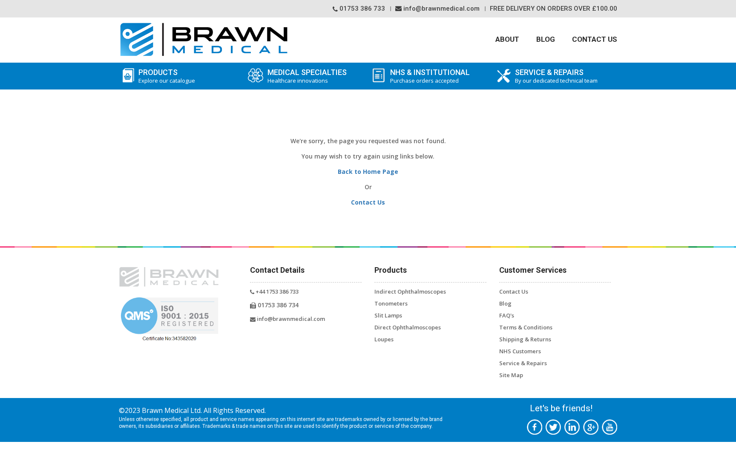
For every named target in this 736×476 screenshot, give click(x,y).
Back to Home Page (368, 171)
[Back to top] (716, 458)
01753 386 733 (361, 8)
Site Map (511, 375)
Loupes (384, 339)
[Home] (204, 39)
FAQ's (506, 315)
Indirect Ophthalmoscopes (410, 291)
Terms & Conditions (525, 327)
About (507, 39)
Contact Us (594, 39)
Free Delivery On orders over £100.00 (553, 8)
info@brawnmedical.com (441, 8)
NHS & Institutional (430, 76)
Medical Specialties (307, 76)
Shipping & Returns (525, 339)
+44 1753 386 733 (276, 291)
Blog (545, 39)
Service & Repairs (523, 363)
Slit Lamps (388, 315)
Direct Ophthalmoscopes (407, 327)
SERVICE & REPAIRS (556, 76)
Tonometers (391, 303)
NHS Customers (520, 351)
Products (166, 76)
